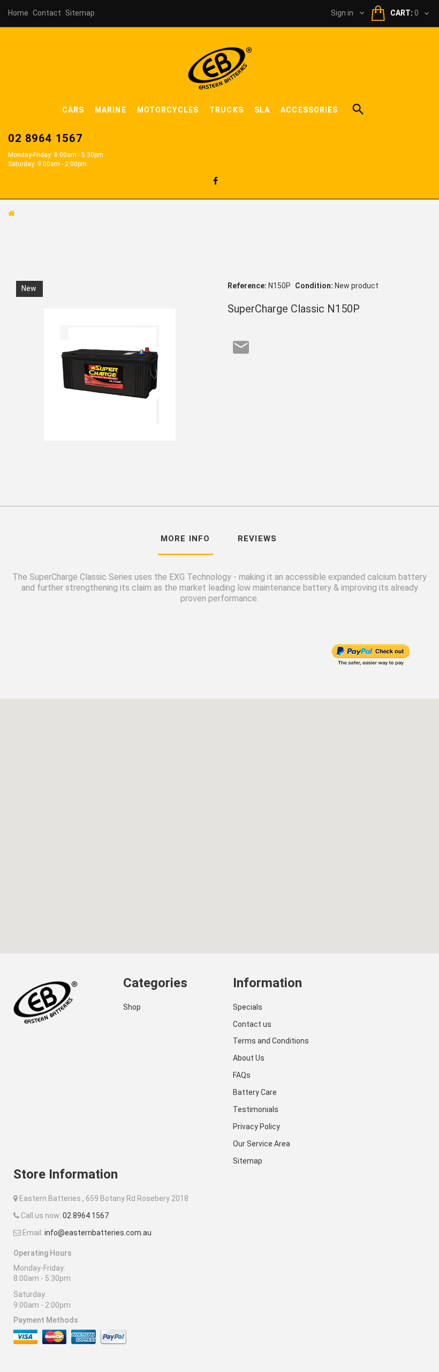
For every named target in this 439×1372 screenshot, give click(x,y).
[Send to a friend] (241, 347)
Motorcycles (168, 110)
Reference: (247, 285)
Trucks (226, 110)
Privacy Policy (256, 1126)
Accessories (309, 110)
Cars (73, 110)
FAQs (242, 1075)
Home (18, 13)
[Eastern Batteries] (220, 67)
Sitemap (247, 1161)
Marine (110, 110)
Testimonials (255, 1109)
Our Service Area (261, 1143)
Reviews (257, 538)
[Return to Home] (11, 213)
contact (47, 13)
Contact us (252, 1024)
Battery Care (255, 1092)
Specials (247, 1007)
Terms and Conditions (271, 1041)
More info (185, 538)
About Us (248, 1058)
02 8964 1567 (45, 138)
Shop (132, 1007)
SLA (262, 110)
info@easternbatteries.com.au (98, 1232)
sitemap (80, 13)
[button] (219, 819)
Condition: (314, 285)
